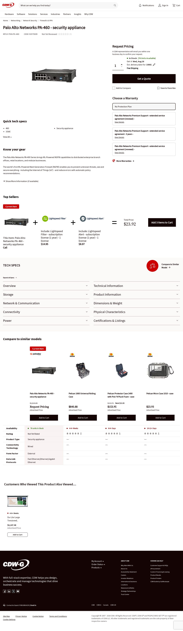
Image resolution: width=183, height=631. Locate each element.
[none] (9, 14)
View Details (119, 122)
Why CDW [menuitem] (88, 14)
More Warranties (123, 161)
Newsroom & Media (127, 588)
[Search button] (115, 5)
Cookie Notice (38, 616)
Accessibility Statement (129, 572)
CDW (93, 605)
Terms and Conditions (58, 616)
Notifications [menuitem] (148, 5)
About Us (124, 569)
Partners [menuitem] (67, 14)
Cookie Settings (9, 619)
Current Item (38, 348)
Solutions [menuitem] (32, 14)
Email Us (33, 605)
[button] (176, 5)
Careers (123, 575)
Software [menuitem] (21, 14)
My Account (97, 561)
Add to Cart (162, 222)
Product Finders (155, 578)
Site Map (6, 616)
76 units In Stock (37, 428)
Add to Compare (123, 88)
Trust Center (125, 594)
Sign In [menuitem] (165, 5)
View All (6, 136)
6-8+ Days (112, 428)
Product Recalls (155, 575)
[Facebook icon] (4, 591)
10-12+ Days (151, 428)
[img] (44, 370)
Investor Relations (127, 578)
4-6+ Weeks (73, 428)
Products (96, 567)
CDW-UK (113, 605)
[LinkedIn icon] (9, 591)
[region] (91, 512)
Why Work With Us (127, 565)
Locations (124, 585)
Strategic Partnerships (128, 591)
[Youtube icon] (17, 591)
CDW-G (99, 605)
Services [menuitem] (44, 14)
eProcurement (155, 569)
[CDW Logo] (7, 5)
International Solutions (129, 581)
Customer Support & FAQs (159, 565)
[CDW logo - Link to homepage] (7, 5)
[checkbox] (113, 88)
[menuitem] (140, 5)
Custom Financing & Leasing (159, 572)
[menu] (146, 5)
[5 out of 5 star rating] (73, 433)
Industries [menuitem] (55, 14)
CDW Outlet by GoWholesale (159, 581)
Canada (105, 605)
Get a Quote (144, 78)
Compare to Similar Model (170, 266)
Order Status (97, 564)
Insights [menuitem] (77, 14)
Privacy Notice (21, 616)
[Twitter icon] (13, 591)
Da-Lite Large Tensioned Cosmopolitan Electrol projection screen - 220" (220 (16, 519)
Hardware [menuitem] (9, 14)
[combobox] (64, 5)
